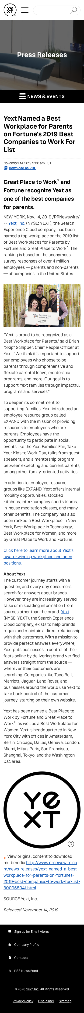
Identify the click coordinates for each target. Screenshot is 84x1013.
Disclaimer (46, 1001)
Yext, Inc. (16, 223)
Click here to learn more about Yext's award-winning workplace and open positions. (39, 557)
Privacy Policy (23, 1001)
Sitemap (65, 1001)
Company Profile (26, 945)
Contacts (21, 958)
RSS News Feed (26, 971)
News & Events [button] (45, 96)
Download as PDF (22, 168)
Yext (65, 611)
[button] (24, 10)
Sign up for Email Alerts (31, 931)
